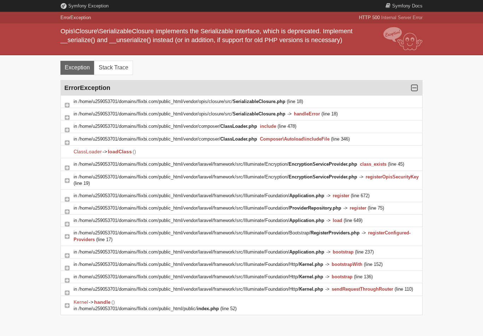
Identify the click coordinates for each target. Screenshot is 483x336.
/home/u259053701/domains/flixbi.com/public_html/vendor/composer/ (167, 126)
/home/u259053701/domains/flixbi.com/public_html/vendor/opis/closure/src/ (181, 101)
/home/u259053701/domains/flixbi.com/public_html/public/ (148, 308)
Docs (407, 5)
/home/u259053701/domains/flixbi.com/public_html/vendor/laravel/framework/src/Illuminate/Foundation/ (201, 195)
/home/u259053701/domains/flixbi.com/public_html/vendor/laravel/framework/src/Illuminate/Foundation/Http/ (200, 264)
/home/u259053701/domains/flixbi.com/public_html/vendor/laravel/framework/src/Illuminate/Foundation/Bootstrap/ (219, 232)
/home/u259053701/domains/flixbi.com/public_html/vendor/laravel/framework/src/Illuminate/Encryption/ (217, 164)
